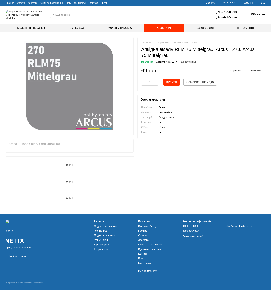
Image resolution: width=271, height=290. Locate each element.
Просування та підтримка (19, 247)
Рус (213, 3)
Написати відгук (188, 62)
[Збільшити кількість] (155, 82)
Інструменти (245, 27)
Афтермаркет (205, 27)
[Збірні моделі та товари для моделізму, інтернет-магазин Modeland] (24, 222)
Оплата (21, 3)
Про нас (10, 3)
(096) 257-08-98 (226, 12)
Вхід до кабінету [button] (147, 226)
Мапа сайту (144, 263)
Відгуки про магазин (76, 3)
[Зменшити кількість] (144, 82)
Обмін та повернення (51, 3)
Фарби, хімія (164, 27)
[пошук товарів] (196, 15)
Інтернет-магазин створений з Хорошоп (24, 282)
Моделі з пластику (120, 27)
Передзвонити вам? (193, 236)
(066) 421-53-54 (226, 17)
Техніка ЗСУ (76, 27)
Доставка (32, 3)
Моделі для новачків (31, 27)
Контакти (94, 3)
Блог (104, 3)
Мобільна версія (18, 256)
